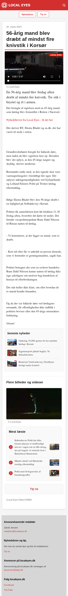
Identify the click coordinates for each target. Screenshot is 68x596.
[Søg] (64, 5)
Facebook (9, 585)
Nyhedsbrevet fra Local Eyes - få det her (29, 120)
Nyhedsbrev (27, 14)
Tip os (43, 14)
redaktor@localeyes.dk (15, 531)
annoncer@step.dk (13, 570)
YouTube (8, 590)
